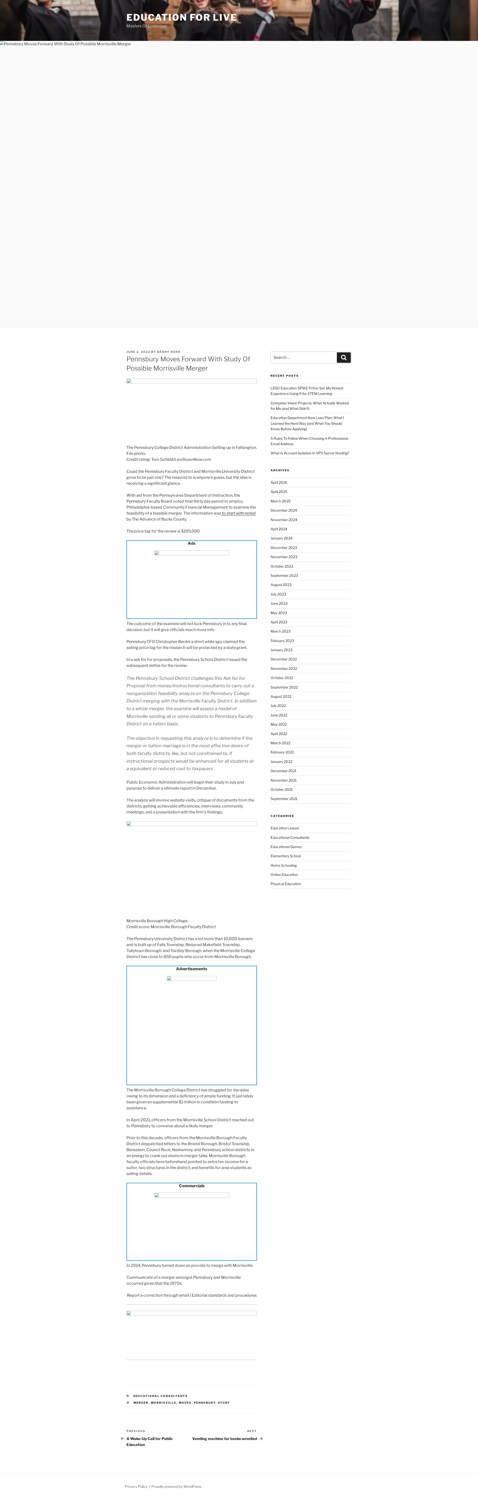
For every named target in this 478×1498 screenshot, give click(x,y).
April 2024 (279, 529)
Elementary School (286, 856)
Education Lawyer (285, 828)
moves (185, 1402)
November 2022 (284, 668)
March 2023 (281, 631)
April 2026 (279, 482)
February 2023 (282, 641)
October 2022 (282, 678)
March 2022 (280, 743)
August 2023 (281, 585)
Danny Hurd (168, 352)
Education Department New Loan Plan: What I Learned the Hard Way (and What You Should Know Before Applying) (307, 423)
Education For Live (181, 17)
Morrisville (164, 1402)
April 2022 (279, 734)
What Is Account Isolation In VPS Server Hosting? (310, 453)
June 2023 (279, 603)
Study (224, 1402)
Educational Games (286, 847)
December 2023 (284, 547)
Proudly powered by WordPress (176, 1486)
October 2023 (282, 566)
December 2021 (284, 771)
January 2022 (281, 761)
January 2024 (282, 538)
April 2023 (279, 622)
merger (141, 1402)
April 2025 (279, 491)
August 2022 (281, 696)
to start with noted (238, 513)
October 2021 (282, 789)
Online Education (284, 874)
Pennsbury (205, 1402)
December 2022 (284, 659)
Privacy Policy (136, 1486)
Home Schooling (284, 865)
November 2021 (284, 780)
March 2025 (281, 501)
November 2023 (284, 557)
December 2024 (284, 510)
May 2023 (279, 613)
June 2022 (279, 715)
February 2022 (282, 752)
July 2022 (278, 705)
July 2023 (278, 594)
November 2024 (284, 520)
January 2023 (282, 650)
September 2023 (284, 575)
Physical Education (286, 884)
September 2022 (284, 687)
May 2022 (279, 724)
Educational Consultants (160, 1396)
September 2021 (284, 799)
